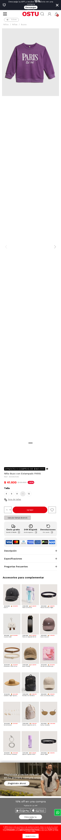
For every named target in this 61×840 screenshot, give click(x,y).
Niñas (14, 24)
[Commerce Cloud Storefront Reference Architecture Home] (30, 14)
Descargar (30, 7)
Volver (14, 19)
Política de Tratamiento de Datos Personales (29, 829)
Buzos (24, 24)
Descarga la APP (30, 817)
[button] (50, 14)
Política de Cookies (10, 829)
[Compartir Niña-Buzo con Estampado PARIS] (6, 459)
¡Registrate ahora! (17, 783)
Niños (6, 24)
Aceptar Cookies (31, 836)
